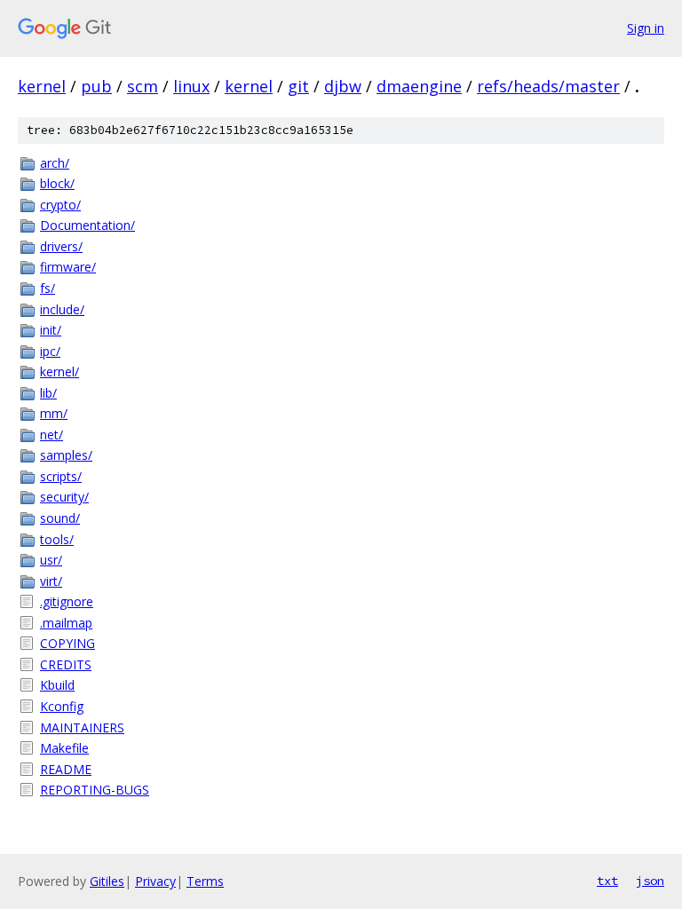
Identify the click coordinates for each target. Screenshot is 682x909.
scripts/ (61, 476)
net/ (51, 434)
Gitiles (107, 881)
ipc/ (50, 351)
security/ (64, 496)
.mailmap (66, 622)
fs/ (47, 288)
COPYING (67, 643)
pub (96, 86)
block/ (57, 183)
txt (607, 881)
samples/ (66, 455)
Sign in (645, 28)
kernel (42, 86)
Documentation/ (87, 225)
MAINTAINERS (82, 727)
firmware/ (68, 266)
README (65, 769)
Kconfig (61, 706)
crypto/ (60, 204)
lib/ (48, 392)
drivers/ (61, 246)
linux (191, 86)
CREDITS (65, 664)
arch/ (54, 162)
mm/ (53, 413)
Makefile (64, 747)
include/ (62, 309)
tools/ (57, 539)
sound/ (60, 518)
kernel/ (59, 371)
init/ (50, 329)
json (650, 881)
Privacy (155, 881)
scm (142, 86)
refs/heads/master (548, 86)
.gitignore (66, 601)
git (298, 86)
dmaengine (419, 86)
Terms (205, 881)
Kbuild (57, 684)
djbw (342, 86)
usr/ (51, 559)
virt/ (51, 581)
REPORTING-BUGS (94, 789)
